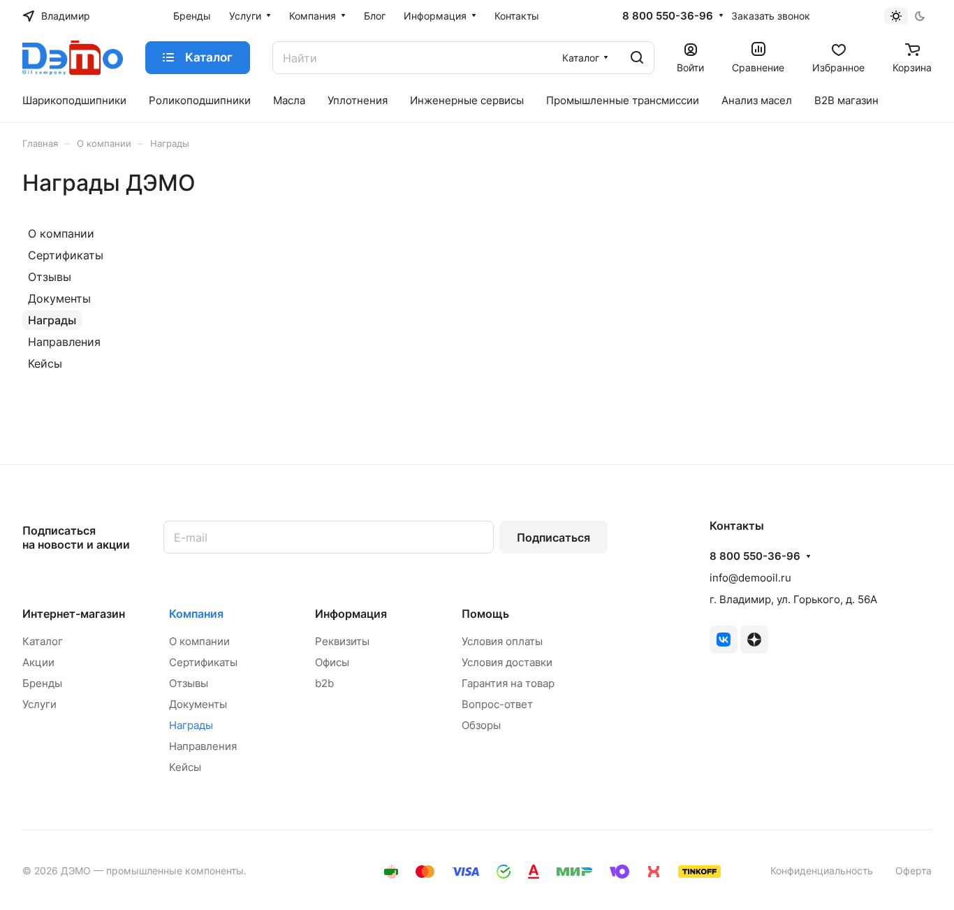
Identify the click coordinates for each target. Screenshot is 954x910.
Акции (38, 662)
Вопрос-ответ (497, 704)
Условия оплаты (502, 641)
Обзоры (481, 725)
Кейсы (45, 363)
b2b (324, 683)
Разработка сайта (291, 870)
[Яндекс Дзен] (754, 639)
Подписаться (553, 537)
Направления (64, 342)
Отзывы (49, 277)
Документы (59, 298)
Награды (52, 320)
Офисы (332, 662)
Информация (351, 614)
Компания (196, 614)
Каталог (42, 641)
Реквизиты (342, 641)
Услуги (39, 704)
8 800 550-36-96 (667, 16)
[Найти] (636, 57)
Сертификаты (65, 255)
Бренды (42, 683)
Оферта (913, 870)
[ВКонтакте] (723, 639)
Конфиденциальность (821, 870)
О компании (61, 233)
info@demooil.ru (750, 577)
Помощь (485, 614)
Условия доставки (507, 662)
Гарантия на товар (508, 683)
